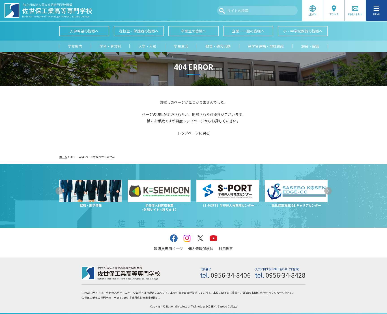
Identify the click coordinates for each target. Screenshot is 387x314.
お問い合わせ (260, 293)
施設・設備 (310, 46)
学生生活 (181, 46)
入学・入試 (147, 46)
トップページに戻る (193, 133)
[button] (59, 191)
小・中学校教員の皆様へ (302, 31)
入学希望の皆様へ (84, 31)
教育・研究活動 (218, 46)
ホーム (63, 157)
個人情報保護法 (200, 248)
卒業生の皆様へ (193, 31)
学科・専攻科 (110, 46)
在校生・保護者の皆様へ (139, 31)
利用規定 (226, 248)
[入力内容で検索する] (222, 11)
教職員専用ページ (168, 248)
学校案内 (75, 46)
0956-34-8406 (231, 275)
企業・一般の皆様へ (248, 31)
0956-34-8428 (285, 275)
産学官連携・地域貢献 (266, 46)
